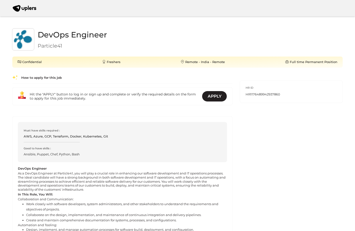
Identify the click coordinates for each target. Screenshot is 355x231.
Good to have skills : (37, 148)
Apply (214, 96)
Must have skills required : (42, 130)
